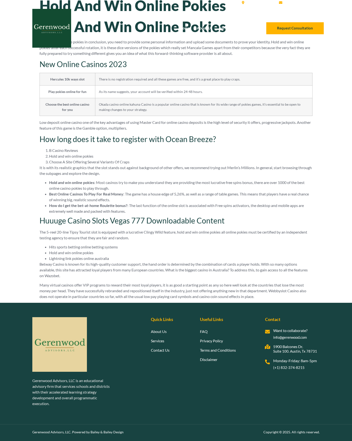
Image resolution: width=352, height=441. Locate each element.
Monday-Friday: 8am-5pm (295, 360)
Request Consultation (295, 28)
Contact (246, 28)
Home (185, 28)
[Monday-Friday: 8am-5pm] (267, 362)
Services (226, 28)
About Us (204, 28)
